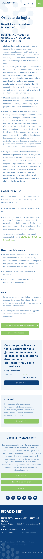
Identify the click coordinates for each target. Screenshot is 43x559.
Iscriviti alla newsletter (21, 482)
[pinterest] (30, 497)
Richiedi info (21, 421)
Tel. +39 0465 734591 (10, 533)
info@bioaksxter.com (28, 533)
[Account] (28, 3)
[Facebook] (8, 497)
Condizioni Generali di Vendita (13, 542)
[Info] (25, 3)
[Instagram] (13, 497)
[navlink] (32, 3)
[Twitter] (24, 497)
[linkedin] (35, 497)
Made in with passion (32, 552)
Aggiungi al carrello (21, 383)
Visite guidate (21, 475)
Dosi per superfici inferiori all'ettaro (19, 326)
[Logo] (7, 3)
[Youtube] (19, 497)
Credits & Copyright (19, 545)
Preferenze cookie (8, 548)
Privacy (32, 542)
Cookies (4, 545)
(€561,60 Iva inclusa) (29, 377)
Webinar (21, 488)
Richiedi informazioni (15, 333)
